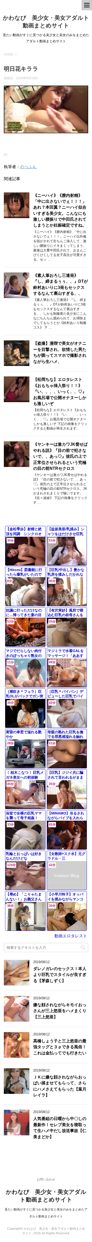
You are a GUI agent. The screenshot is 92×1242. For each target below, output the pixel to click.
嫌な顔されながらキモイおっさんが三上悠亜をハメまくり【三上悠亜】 (59, 1011)
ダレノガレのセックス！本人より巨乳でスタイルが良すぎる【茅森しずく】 (59, 974)
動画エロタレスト (70, 936)
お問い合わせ (46, 1179)
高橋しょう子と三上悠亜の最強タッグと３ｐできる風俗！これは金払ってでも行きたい (59, 1047)
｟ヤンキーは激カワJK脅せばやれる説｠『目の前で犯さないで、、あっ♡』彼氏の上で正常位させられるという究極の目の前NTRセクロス (60, 456)
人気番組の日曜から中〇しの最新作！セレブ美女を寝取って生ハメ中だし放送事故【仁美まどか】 (59, 1127)
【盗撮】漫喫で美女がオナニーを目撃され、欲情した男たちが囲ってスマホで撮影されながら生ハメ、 (59, 352)
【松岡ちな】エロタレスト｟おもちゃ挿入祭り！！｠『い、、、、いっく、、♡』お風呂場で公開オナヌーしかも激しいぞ (59, 391)
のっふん (28, 167)
